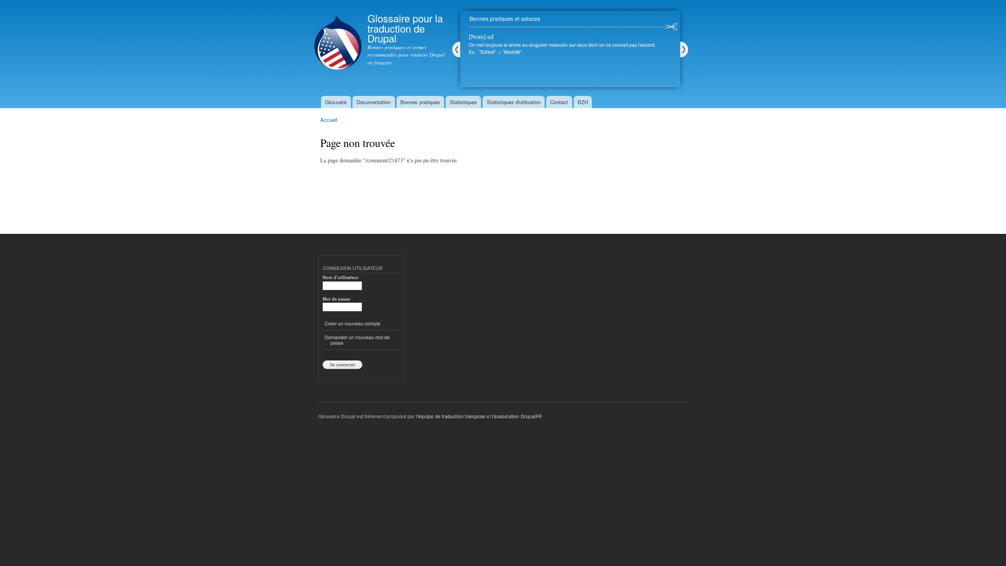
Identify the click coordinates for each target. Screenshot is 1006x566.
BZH (583, 102)
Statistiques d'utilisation (514, 102)
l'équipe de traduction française (450, 416)
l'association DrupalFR (517, 416)
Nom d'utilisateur (342, 277)
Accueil (328, 119)
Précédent (456, 49)
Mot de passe (338, 299)
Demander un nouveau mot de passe (357, 340)
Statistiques (463, 102)
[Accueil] (338, 36)
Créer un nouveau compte (352, 323)
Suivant (684, 49)
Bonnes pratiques (420, 102)
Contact (559, 102)
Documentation (373, 102)
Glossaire (336, 102)
